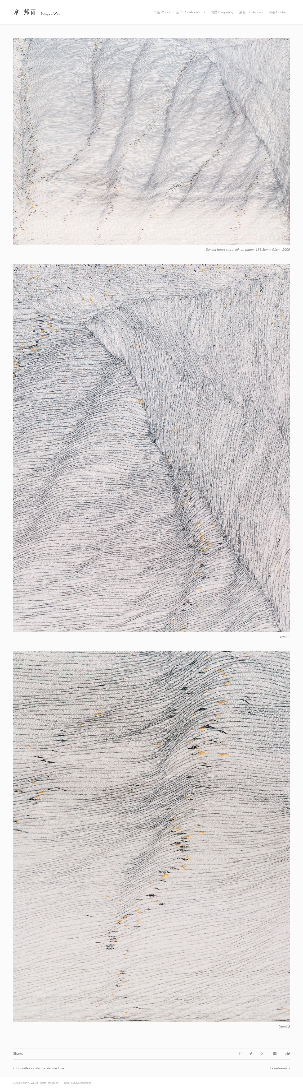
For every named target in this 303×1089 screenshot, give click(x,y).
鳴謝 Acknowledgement (77, 1082)
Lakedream (278, 1068)
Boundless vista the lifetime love (40, 1068)
